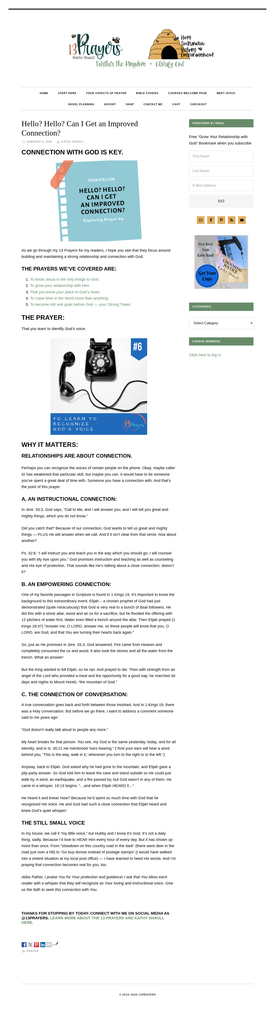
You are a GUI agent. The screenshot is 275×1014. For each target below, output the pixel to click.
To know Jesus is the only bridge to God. (64, 279)
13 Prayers (137, 48)
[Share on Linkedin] (42, 944)
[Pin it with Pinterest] (36, 944)
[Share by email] (49, 944)
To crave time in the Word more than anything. (69, 298)
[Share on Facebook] (24, 944)
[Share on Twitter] (30, 944)
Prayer (33, 951)
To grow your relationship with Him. (60, 285)
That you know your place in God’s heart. (65, 292)
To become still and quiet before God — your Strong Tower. (80, 304)
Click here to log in (205, 355)
